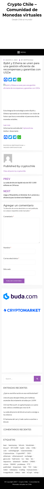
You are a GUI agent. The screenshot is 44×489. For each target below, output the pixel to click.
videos (17, 472)
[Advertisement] (22, 36)
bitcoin (21, 445)
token (5, 470)
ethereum (6, 456)
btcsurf (6, 448)
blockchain (30, 445)
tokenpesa (13, 470)
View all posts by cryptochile (14, 171)
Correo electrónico (11, 258)
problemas (21, 464)
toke (35, 467)
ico (23, 459)
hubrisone (16, 459)
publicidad (7, 467)
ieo (32, 459)
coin (5, 451)
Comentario (8, 216)
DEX (29, 453)
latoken (25, 461)
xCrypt (29, 472)
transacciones (32, 470)
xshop (36, 472)
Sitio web (7, 269)
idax (27, 459)
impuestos (7, 461)
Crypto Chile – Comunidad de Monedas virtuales (22, 9)
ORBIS (32, 461)
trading (22, 470)
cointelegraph (13, 451)
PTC (28, 464)
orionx (5, 464)
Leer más (6, 125)
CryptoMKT (20, 453)
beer (5, 445)
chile (28, 448)
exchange (28, 456)
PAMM (13, 464)
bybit (22, 448)
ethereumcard (17, 456)
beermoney (13, 445)
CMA (33, 448)
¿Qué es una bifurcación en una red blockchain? (20, 393)
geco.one (6, 459)
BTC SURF (15, 448)
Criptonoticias (27, 128)
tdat (24, 467)
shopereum (17, 467)
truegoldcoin (8, 472)
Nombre (7, 247)
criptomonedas (26, 451)
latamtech (16, 461)
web (23, 472)
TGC (29, 467)
